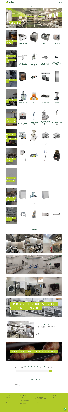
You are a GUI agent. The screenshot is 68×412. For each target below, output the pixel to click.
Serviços (21, 6)
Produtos (15, 6)
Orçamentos (32, 6)
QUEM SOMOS (8, 397)
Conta (61, 6)
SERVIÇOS (7, 399)
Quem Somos (8, 6)
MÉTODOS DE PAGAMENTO (24, 401)
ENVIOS (7, 402)
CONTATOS (7, 400)
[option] (34, 18)
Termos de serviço (23, 403)
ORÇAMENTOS (8, 403)
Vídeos (26, 6)
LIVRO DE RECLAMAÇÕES (24, 400)
